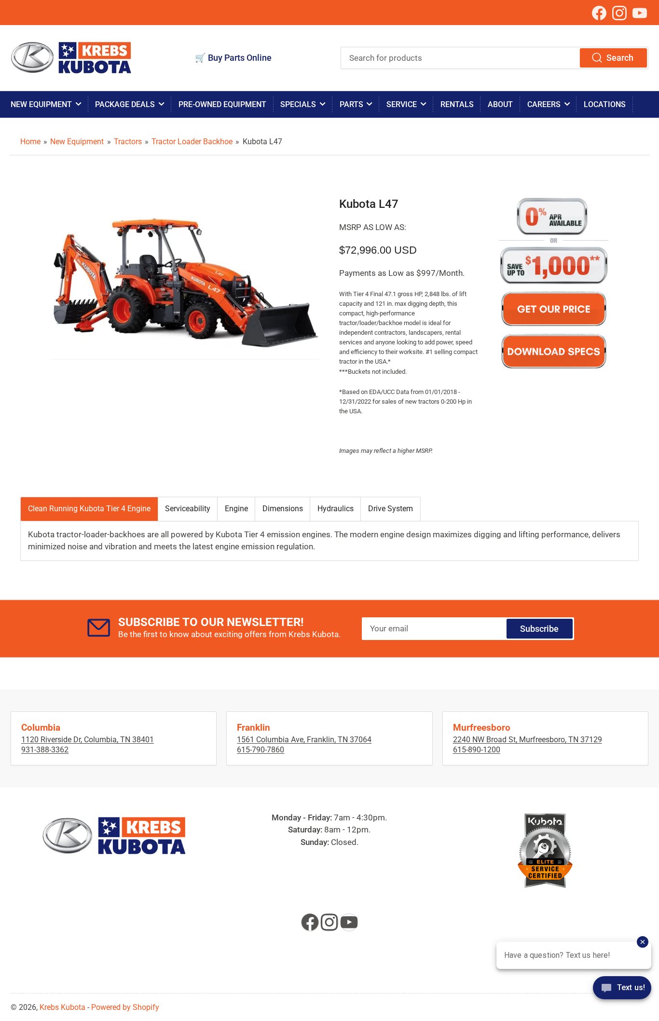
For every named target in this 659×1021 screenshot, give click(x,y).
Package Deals (125, 104)
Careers (544, 104)
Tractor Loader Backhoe (192, 141)
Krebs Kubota (62, 1007)
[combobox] (494, 58)
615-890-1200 (476, 749)
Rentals (457, 104)
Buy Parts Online (240, 58)
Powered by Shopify (125, 1007)
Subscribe (539, 629)
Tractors (128, 141)
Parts (351, 104)
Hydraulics (335, 508)
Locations (605, 104)
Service (401, 104)
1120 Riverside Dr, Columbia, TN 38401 (87, 739)
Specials (298, 104)
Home (30, 141)
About (500, 104)
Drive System (390, 508)
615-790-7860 (260, 749)
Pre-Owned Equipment (222, 104)
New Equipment (41, 104)
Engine (236, 508)
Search (619, 58)
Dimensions (282, 508)
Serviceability (187, 508)
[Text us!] (622, 994)
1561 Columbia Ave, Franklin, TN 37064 (304, 739)
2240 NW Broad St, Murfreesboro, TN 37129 (527, 739)
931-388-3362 (45, 749)
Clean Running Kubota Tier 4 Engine (89, 508)
